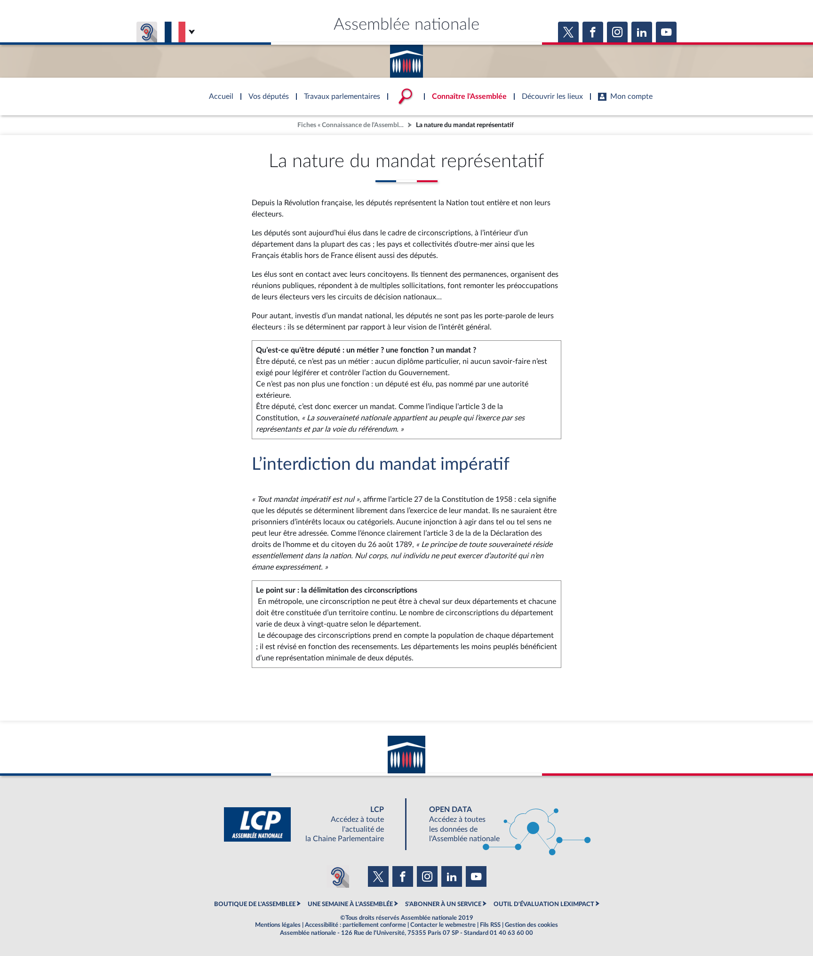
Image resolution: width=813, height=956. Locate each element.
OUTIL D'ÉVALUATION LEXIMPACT (544, 904)
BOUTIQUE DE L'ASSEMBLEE (254, 904)
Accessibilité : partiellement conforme (355, 925)
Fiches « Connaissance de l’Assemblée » (351, 125)
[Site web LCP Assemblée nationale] (311, 824)
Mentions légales (278, 925)
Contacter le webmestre (443, 925)
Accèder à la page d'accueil (406, 58)
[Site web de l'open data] (501, 824)
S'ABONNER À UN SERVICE (443, 904)
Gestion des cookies (531, 925)
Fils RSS (490, 925)
